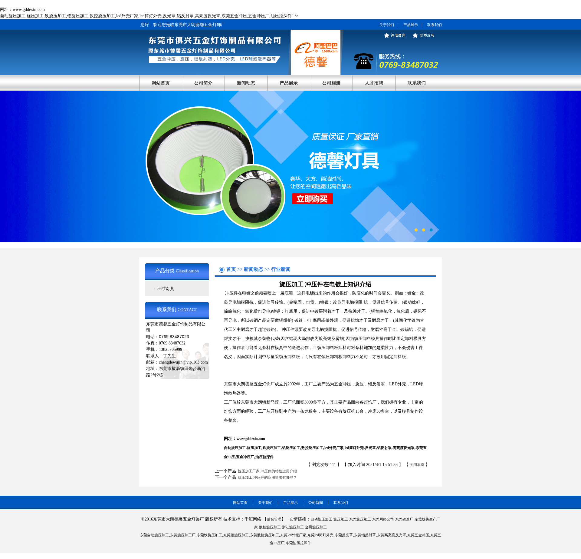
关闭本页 (417, 465)
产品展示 (410, 25)
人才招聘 (374, 83)
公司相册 (331, 83)
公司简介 (203, 83)
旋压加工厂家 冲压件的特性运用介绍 (266, 471)
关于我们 (386, 25)
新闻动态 (246, 83)
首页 (231, 269)
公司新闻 (315, 503)
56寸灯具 (165, 288)
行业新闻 (280, 269)
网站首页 (161, 83)
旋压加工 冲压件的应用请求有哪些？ (266, 477)
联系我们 (434, 25)
